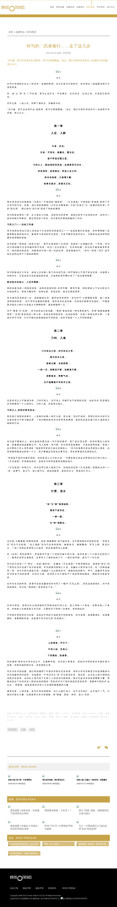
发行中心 (111, 7)
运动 (63, 567)
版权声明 (40, 888)
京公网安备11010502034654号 (75, 899)
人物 (23, 729)
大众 (51, 678)
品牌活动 (70, 7)
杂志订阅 (14, 888)
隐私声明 (27, 888)
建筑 (21, 272)
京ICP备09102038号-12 (50, 899)
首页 (52, 7)
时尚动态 (91, 7)
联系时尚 (52, 888)
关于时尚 (101, 7)
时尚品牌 (60, 7)
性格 (24, 305)
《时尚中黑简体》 (69, 888)
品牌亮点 (80, 7)
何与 (32, 729)
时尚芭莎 (31, 32)
